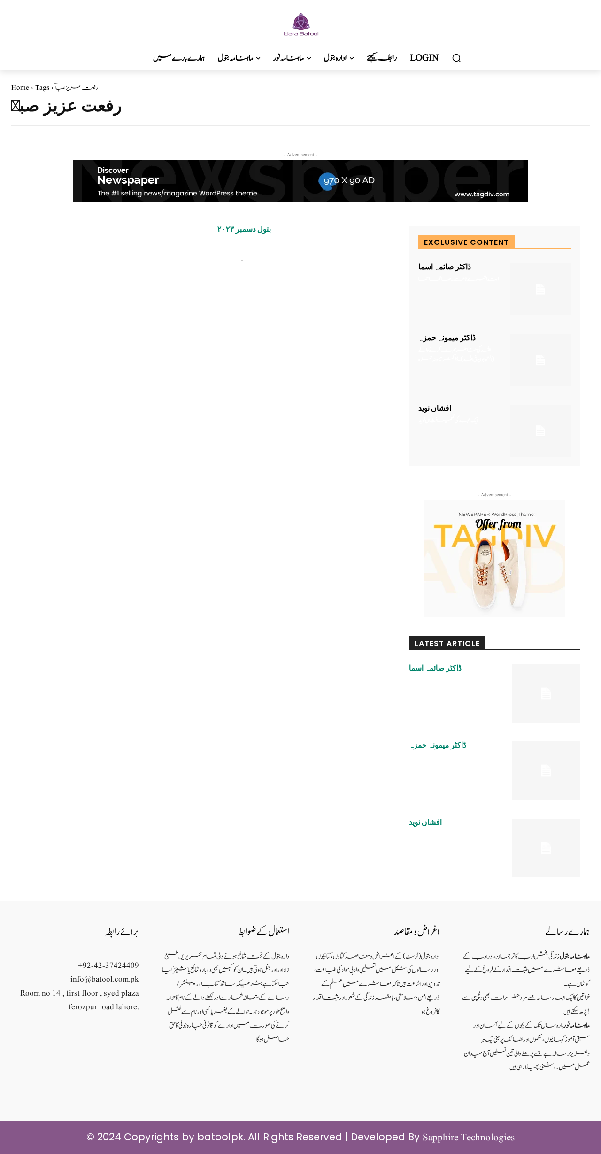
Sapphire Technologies (469, 1138)
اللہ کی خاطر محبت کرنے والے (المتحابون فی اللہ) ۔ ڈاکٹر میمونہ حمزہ (456, 355)
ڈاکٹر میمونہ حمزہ (447, 338)
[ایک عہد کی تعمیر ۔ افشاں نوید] (540, 431)
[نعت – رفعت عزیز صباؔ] (112, 280)
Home (20, 88)
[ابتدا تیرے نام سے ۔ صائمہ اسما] (540, 289)
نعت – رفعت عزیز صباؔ (253, 246)
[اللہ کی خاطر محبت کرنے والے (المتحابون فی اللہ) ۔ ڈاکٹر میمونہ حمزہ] (540, 360)
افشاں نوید (434, 408)
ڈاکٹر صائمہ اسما (444, 267)
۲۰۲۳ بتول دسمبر (244, 229)
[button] (456, 58)
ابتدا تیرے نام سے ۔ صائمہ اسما (458, 279)
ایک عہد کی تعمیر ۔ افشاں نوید (448, 421)
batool (227, 260)
